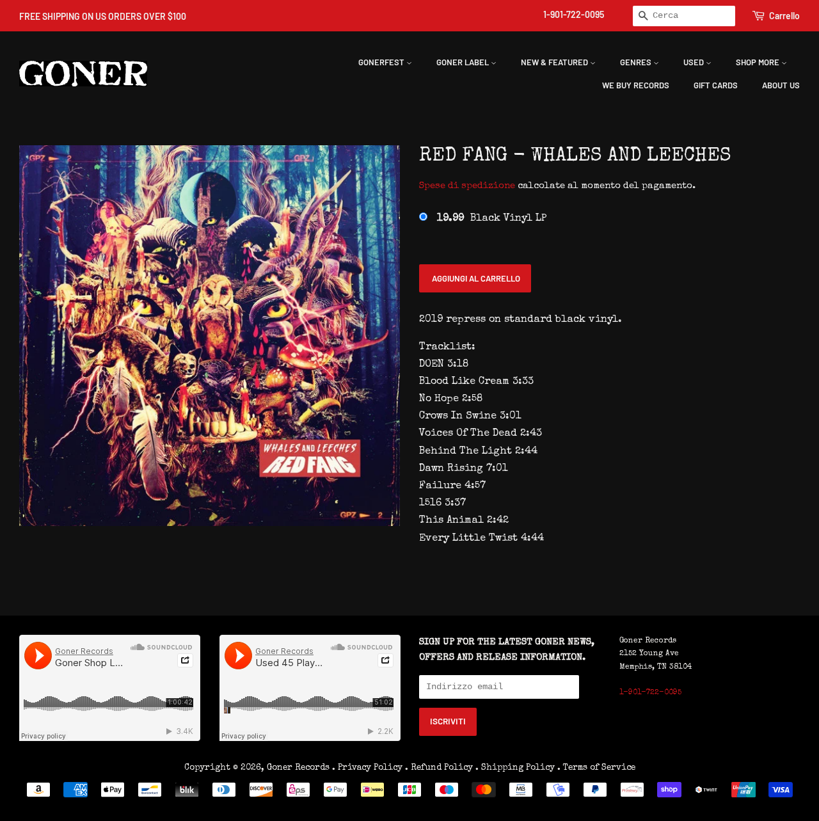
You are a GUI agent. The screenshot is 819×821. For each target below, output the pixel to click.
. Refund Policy (439, 767)
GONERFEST (382, 62)
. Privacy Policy (367, 767)
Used (694, 62)
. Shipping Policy (515, 767)
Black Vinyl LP (491, 219)
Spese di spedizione (467, 186)
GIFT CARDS (716, 85)
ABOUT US (781, 85)
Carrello (784, 15)
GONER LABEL (463, 62)
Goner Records (299, 767)
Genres (636, 62)
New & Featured (555, 62)
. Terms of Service (596, 767)
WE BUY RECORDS (635, 85)
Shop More (758, 62)
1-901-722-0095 (573, 14)
